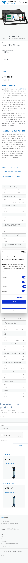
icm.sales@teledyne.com (13, 529)
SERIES (23, 89)
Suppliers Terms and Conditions (9, 544)
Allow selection (14, 306)
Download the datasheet (12, 172)
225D (9, 488)
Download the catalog (12, 176)
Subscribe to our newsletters (12, 551)
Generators (15, 66)
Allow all (14, 301)
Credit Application (5, 546)
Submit (20, 445)
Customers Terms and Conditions (9, 543)
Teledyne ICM (9, 2)
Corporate (4, 536)
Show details (20, 297)
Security (3, 538)
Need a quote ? (6, 71)
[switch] (24, 282)
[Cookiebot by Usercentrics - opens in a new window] (20, 252)
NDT (22, 3)
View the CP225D (10, 492)
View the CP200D (10, 464)
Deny (14, 310)
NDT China (3, 540)
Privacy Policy (4, 541)
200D (9, 459)
